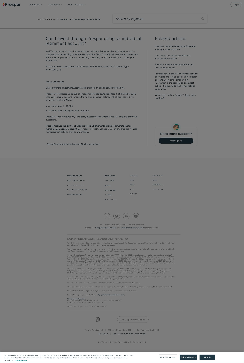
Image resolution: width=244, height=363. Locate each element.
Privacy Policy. (22, 360)
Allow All (207, 357)
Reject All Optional (188, 357)
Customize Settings (168, 357)
